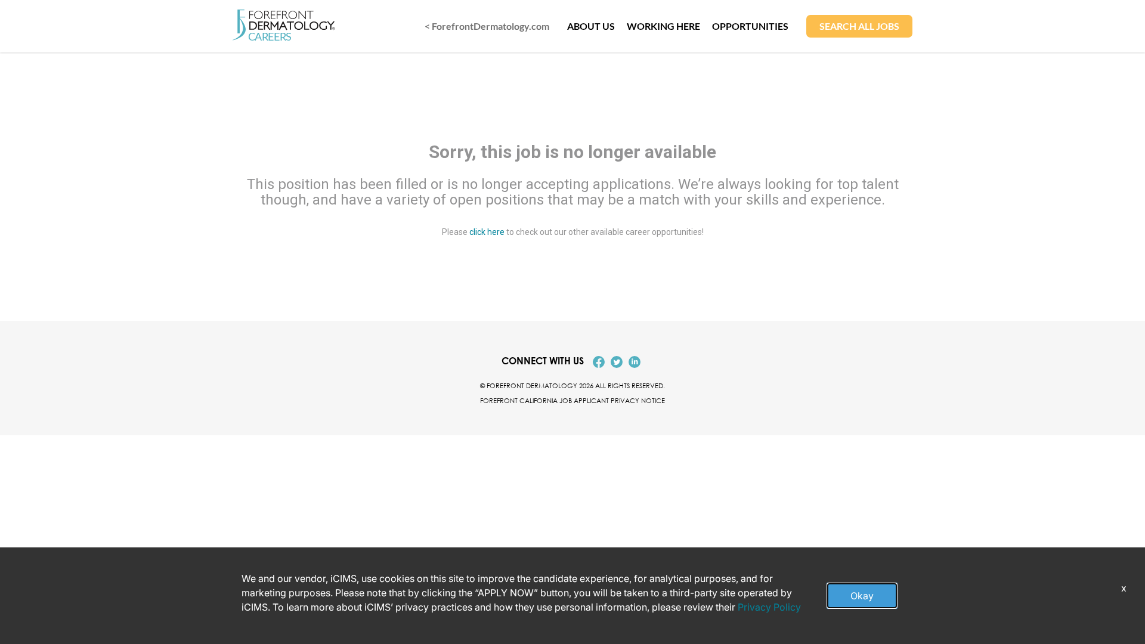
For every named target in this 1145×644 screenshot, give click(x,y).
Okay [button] (862, 596)
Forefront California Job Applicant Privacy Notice (572, 400)
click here (487, 231)
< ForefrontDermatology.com (487, 26)
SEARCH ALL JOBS (859, 26)
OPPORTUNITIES (750, 26)
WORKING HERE (663, 26)
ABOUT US (591, 26)
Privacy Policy (769, 607)
